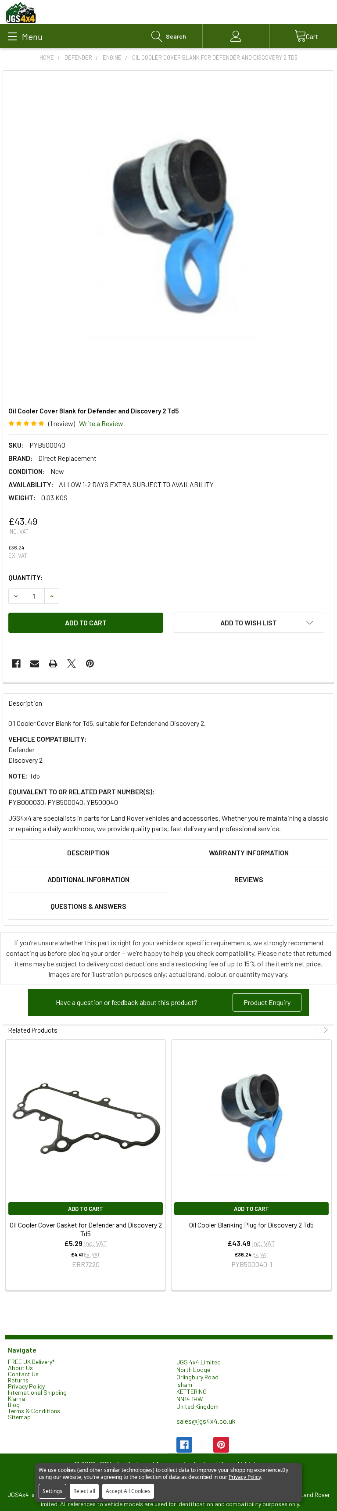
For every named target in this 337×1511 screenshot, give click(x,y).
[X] (71, 663)
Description (88, 852)
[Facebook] (16, 663)
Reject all (84, 1491)
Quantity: (25, 577)
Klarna (16, 1398)
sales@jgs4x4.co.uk (206, 1421)
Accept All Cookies (128, 1491)
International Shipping (37, 1392)
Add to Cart (85, 1208)
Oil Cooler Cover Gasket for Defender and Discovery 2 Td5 (86, 1229)
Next (325, 1030)
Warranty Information (249, 852)
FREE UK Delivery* (31, 1361)
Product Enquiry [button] (267, 1002)
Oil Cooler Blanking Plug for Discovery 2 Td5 (251, 1224)
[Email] (35, 663)
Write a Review (101, 423)
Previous (317, 1030)
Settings (52, 1491)
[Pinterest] (90, 663)
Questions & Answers (88, 906)
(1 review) (61, 423)
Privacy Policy (26, 1386)
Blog (14, 1404)
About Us (20, 1367)
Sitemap (19, 1417)
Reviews (248, 879)
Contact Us (23, 1374)
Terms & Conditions (34, 1410)
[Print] (53, 663)
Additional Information (88, 879)
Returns (18, 1380)
